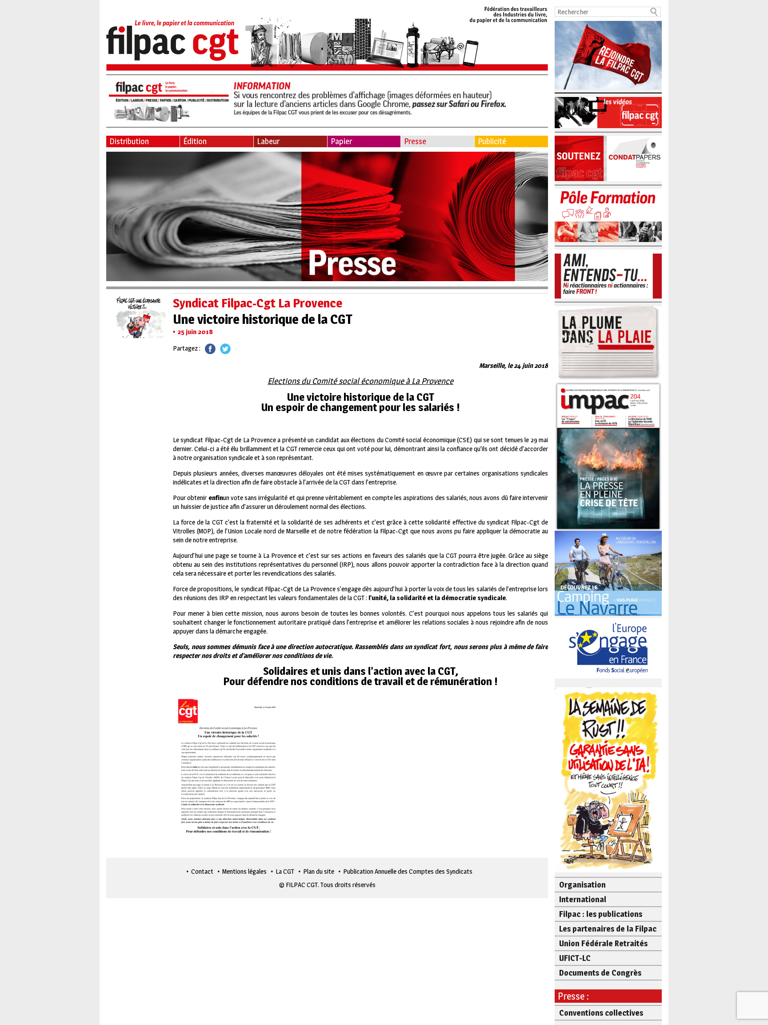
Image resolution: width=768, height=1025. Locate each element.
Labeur (268, 141)
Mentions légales (244, 871)
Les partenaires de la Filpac (607, 928)
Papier (341, 141)
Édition (195, 141)
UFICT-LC (575, 958)
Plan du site (318, 871)
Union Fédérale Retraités (603, 943)
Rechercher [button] (654, 12)
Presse (415, 141)
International (582, 899)
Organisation (582, 884)
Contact (202, 871)
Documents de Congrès (600, 972)
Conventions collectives (601, 1012)
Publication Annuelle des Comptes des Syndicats (407, 871)
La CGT (285, 871)
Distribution (129, 141)
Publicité (492, 141)
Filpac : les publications (600, 914)
